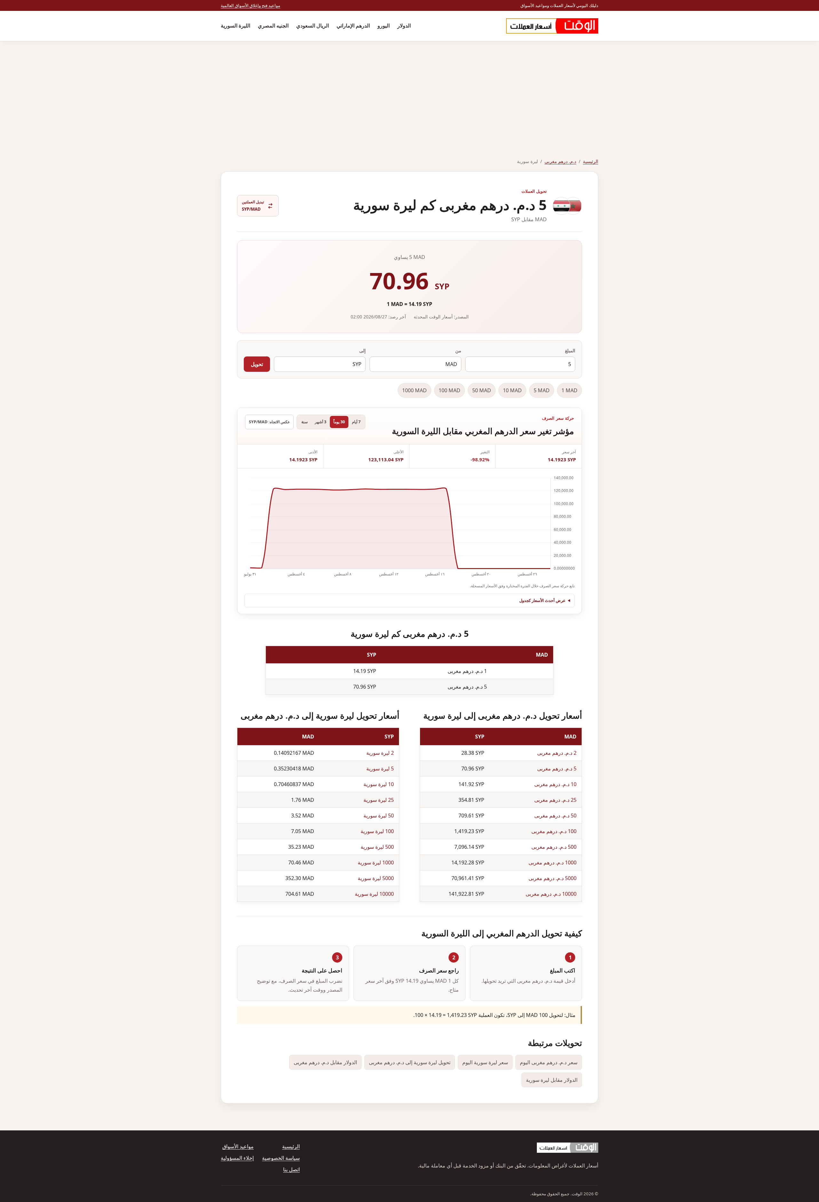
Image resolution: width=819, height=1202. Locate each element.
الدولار (404, 25)
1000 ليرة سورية (376, 862)
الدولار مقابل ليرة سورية (551, 1079)
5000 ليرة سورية (376, 878)
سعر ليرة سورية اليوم (485, 1062)
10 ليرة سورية (378, 784)
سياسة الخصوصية (281, 1157)
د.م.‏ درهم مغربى (560, 161)
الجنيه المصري (273, 25)
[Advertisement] (409, 89)
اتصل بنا (291, 1169)
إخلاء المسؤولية (237, 1157)
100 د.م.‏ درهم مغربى (553, 831)
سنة (304, 422)
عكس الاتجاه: (269, 422)
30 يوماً (339, 422)
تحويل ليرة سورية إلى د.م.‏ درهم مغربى (409, 1062)
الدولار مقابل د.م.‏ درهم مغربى (325, 1062)
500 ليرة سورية (377, 846)
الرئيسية (590, 161)
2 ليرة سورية (380, 752)
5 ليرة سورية (380, 768)
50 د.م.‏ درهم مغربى (555, 815)
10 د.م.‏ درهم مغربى (555, 784)
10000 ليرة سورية (374, 893)
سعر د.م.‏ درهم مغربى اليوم (548, 1062)
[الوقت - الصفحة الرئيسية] (552, 26)
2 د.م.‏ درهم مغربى (556, 752)
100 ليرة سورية (377, 831)
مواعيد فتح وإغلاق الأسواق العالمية (250, 5)
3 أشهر (320, 422)
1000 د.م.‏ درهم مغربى (552, 862)
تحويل (257, 364)
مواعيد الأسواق (238, 1146)
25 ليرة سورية (378, 799)
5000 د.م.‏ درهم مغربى (552, 878)
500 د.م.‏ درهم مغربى (553, 846)
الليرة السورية (235, 25)
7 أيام (356, 422)
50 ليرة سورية (378, 815)
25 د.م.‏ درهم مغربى (555, 799)
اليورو (384, 25)
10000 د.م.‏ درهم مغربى (551, 893)
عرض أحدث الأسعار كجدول (542, 600)
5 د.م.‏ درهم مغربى (556, 768)
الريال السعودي (312, 25)
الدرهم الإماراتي (353, 25)
